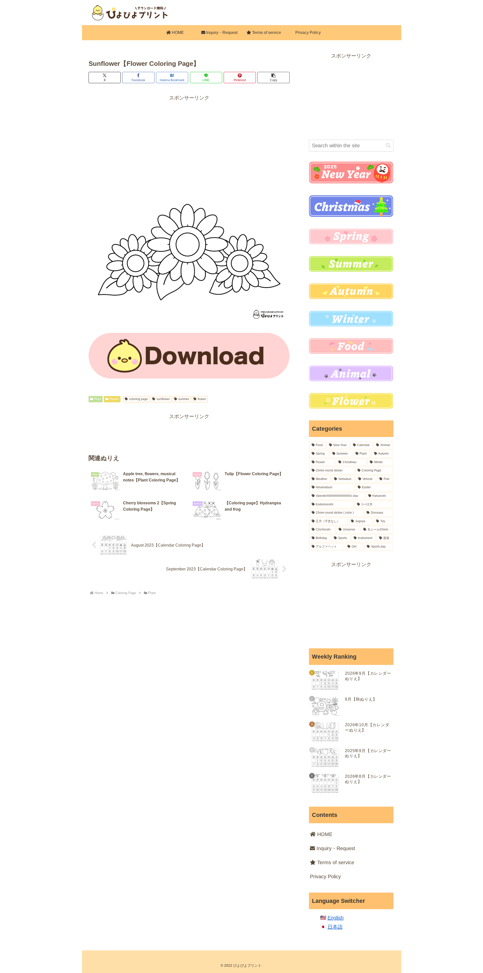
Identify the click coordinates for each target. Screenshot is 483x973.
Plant (97, 399)
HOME (324, 834)
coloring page (138, 399)
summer (183, 399)
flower (202, 399)
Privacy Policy (325, 876)
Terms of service (335, 862)
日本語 (335, 927)
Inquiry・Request (335, 848)
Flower (114, 399)
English (336, 917)
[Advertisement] (189, 137)
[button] (273, 77)
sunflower (163, 399)
